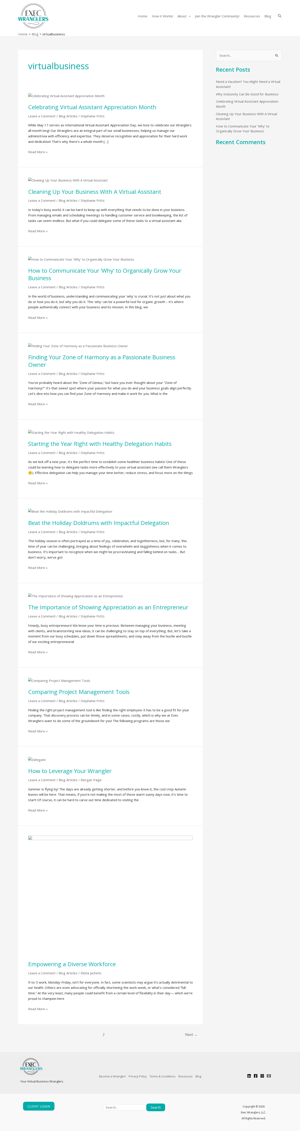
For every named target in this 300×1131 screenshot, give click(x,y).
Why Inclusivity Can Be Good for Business (247, 94)
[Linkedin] (249, 1076)
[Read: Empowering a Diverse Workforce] (110, 895)
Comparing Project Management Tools (79, 692)
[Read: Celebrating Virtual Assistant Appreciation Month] (66, 95)
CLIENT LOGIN (38, 1106)
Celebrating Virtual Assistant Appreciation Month (92, 107)
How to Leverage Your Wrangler (70, 771)
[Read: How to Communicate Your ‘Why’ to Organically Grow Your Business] (81, 259)
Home (142, 16)
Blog (267, 16)
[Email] (269, 1076)
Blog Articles (68, 116)
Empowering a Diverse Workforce (72, 964)
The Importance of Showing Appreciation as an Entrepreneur (108, 607)
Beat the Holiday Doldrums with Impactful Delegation (98, 523)
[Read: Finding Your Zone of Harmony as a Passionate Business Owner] (78, 345)
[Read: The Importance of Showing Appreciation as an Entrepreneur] (75, 596)
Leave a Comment (42, 116)
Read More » (38, 151)
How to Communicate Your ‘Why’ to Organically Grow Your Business (104, 274)
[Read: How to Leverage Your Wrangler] (37, 759)
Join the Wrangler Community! (217, 16)
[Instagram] (262, 1076)
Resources (252, 16)
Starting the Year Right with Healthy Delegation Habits (100, 444)
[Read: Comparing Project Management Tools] (59, 680)
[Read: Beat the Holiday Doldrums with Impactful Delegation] (70, 511)
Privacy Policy (138, 1076)
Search (156, 1107)
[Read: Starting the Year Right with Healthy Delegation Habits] (71, 432)
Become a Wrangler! (112, 1076)
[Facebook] (256, 1076)
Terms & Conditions (162, 1076)
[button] (188, 16)
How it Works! (162, 16)
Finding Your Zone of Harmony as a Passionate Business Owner (101, 361)
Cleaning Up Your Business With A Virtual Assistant (94, 192)
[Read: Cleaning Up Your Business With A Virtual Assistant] (68, 180)
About (181, 16)
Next (191, 1034)
